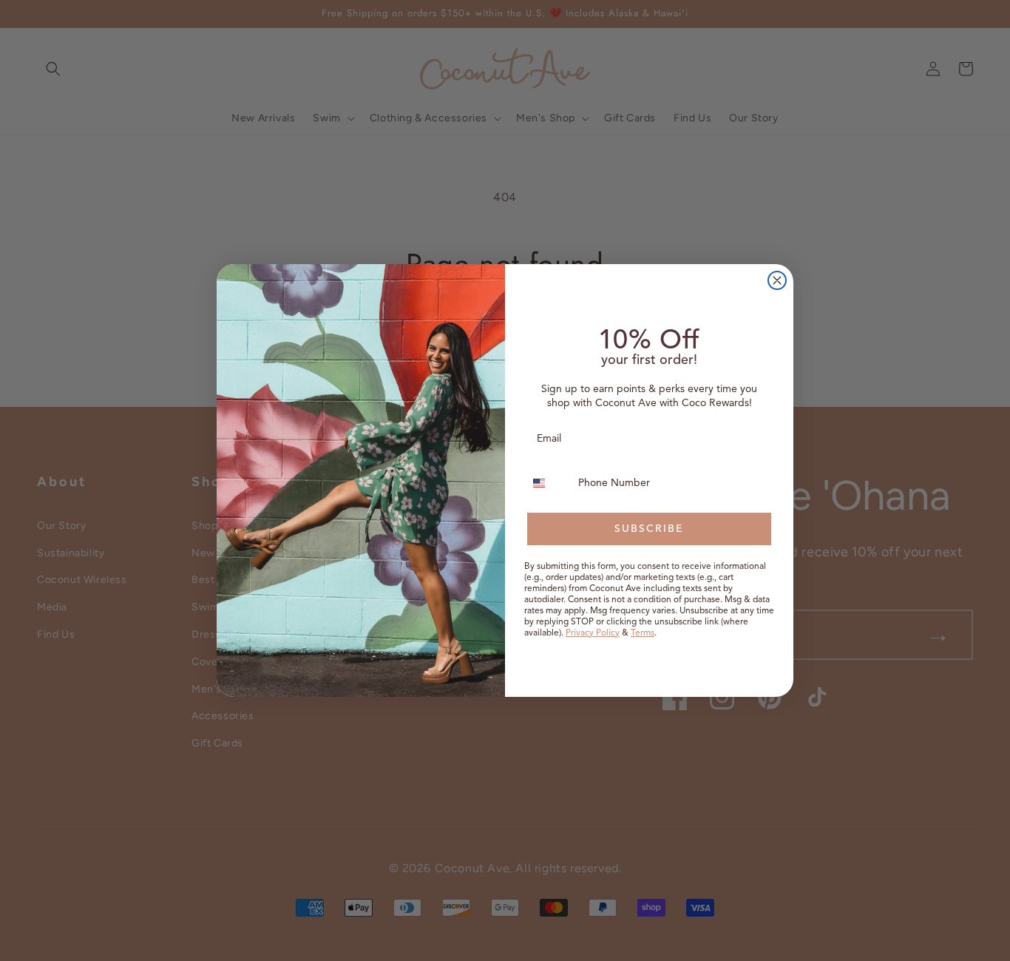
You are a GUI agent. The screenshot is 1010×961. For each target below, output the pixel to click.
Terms (642, 632)
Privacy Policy (593, 632)
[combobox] (548, 483)
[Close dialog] (777, 280)
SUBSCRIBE (649, 528)
